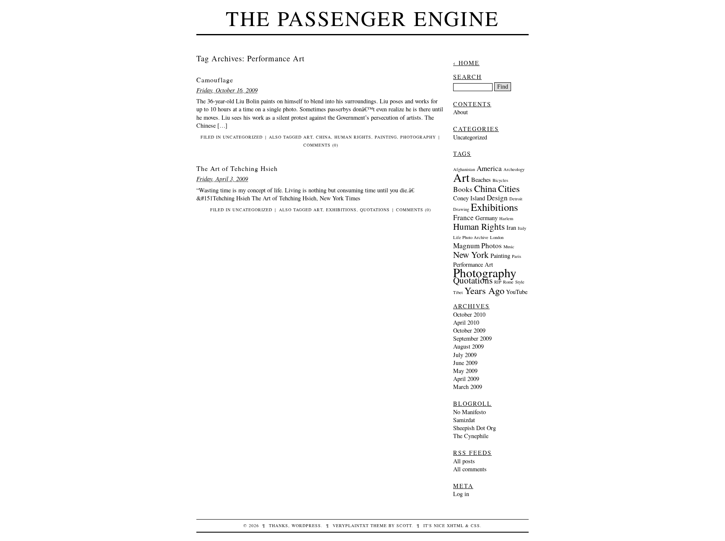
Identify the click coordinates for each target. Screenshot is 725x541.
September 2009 (472, 338)
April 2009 (466, 379)
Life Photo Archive (470, 237)
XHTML (455, 525)
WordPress (306, 525)
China (323, 137)
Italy (522, 228)
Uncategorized (243, 137)
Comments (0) (320, 145)
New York (471, 254)
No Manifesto (469, 412)
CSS (475, 525)
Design (497, 197)
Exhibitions (341, 210)
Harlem (506, 218)
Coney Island (469, 198)
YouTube (516, 292)
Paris (516, 256)
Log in (461, 494)
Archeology (513, 169)
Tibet (458, 292)
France (463, 217)
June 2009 (465, 363)
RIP (497, 282)
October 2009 (469, 330)
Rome (508, 282)
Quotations (375, 210)
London (496, 237)
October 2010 (469, 314)
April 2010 (466, 322)
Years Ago (484, 290)
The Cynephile (470, 436)
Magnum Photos (477, 245)
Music (508, 246)
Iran (511, 227)
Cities (509, 188)
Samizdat (464, 420)
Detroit (515, 199)
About (460, 112)
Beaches (481, 180)
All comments (470, 469)
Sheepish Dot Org (474, 428)
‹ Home (466, 63)
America (489, 168)
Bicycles (500, 180)
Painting (386, 137)
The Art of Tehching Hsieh (237, 168)
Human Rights (352, 137)
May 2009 (465, 371)
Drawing (461, 209)
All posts (464, 461)
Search (467, 77)
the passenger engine (362, 18)
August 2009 (468, 346)
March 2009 (467, 387)
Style (519, 282)
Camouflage (214, 79)
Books (462, 189)
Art (308, 137)
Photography (418, 137)
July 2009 (465, 355)
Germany (486, 218)
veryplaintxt (351, 525)
